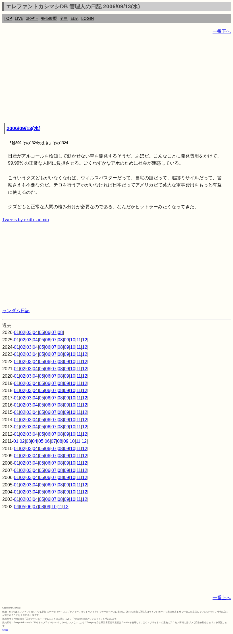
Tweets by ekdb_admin (25, 219)
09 (66, 339)
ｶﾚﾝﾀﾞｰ (32, 18)
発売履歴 (49, 18)
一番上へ (222, 597)
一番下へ (222, 31)
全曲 (64, 18)
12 (84, 339)
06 (47, 332)
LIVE (19, 18)
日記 (74, 18)
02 (22, 332)
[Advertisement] (116, 79)
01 (16, 332)
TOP (8, 18)
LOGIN (87, 18)
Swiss (5, 630)
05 (41, 332)
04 (35, 332)
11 (78, 339)
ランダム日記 (16, 310)
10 (72, 339)
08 (60, 332)
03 (29, 332)
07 (54, 332)
